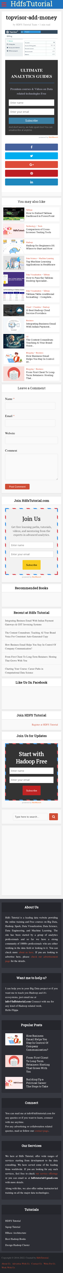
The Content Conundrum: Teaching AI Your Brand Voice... (40, 342)
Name (10, 399)
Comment (11, 450)
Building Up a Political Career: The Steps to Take (37, 1083)
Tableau (29, 209)
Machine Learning (46, 258)
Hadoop (29, 242)
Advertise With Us (21, 1263)
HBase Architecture (15, 1232)
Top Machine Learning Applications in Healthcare (40, 263)
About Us (6, 1263)
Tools (40, 226)
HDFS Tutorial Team (26, 24)
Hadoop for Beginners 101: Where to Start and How (40, 247)
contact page (41, 1130)
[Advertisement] (31, 860)
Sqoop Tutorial (12, 1227)
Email (10, 416)
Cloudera (37, 307)
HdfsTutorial (31, 4)
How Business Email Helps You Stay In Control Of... (40, 358)
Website (10, 433)
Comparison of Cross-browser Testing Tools (38, 231)
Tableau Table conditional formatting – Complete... (40, 295)
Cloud (28, 307)
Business (30, 320)
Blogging (30, 352)
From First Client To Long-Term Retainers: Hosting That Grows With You (38, 1064)
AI (27, 336)
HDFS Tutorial (13, 1220)
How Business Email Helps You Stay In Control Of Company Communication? (37, 1042)
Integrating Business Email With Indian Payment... (41, 325)
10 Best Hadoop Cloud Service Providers (38, 312)
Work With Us (8, 1267)
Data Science (31, 258)
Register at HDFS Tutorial (45, 724)
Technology (31, 226)
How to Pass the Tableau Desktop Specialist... (39, 279)
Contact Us (36, 1263)
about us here (26, 952)
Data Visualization (33, 274)
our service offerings (47, 1173)
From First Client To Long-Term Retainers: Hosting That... (40, 375)
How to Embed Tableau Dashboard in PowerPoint (40, 214)
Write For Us (49, 1263)
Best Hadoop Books (15, 1239)
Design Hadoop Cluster (17, 1245)
